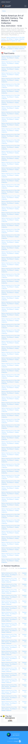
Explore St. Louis (16, 40)
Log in (14, 51)
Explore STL (24, 573)
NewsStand (23, 568)
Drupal (16, 741)
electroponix (16, 735)
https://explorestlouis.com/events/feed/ (14, 44)
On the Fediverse (14, 738)
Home (4, 11)
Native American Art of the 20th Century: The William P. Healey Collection (13, 38)
